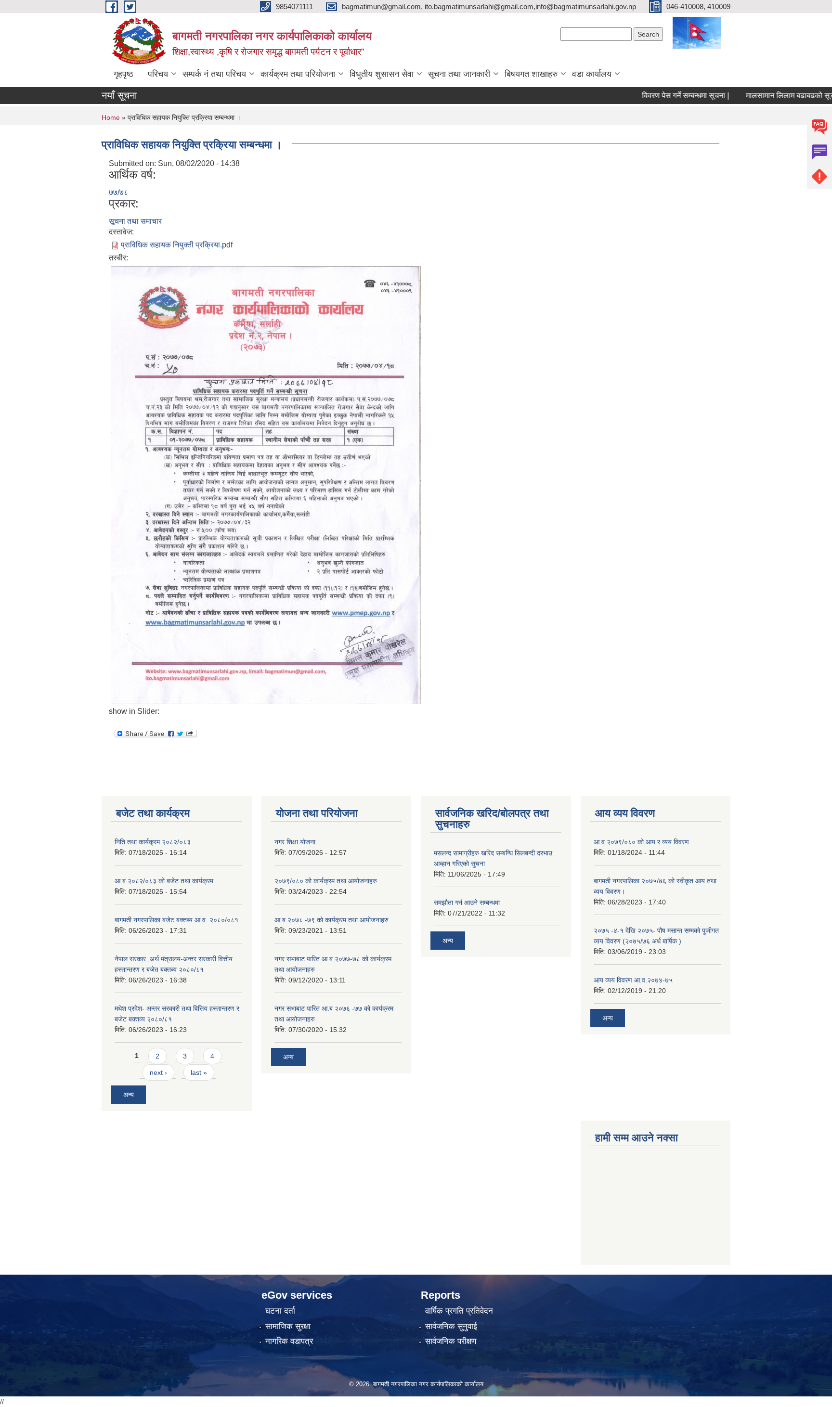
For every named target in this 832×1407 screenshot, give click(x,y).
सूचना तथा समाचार (135, 221)
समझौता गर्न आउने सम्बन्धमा (467, 902)
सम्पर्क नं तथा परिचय (214, 74)
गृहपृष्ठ (123, 74)
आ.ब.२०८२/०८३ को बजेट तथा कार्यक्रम (164, 881)
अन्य (128, 1094)
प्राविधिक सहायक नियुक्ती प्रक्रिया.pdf (177, 245)
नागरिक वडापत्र (289, 1341)
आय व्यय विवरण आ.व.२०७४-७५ (633, 980)
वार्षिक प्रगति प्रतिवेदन (459, 1311)
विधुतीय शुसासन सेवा (382, 74)
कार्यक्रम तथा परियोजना (297, 74)
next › (158, 1072)
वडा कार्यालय (591, 74)
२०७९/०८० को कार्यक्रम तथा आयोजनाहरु (325, 881)
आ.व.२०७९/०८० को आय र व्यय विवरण (641, 842)
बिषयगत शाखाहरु (531, 74)
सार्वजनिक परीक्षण (450, 1341)
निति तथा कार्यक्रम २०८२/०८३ (153, 842)
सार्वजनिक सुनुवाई (451, 1326)
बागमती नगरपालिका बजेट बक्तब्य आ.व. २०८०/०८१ (176, 920)
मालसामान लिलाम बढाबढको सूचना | (772, 95)
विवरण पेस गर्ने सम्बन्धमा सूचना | (662, 95)
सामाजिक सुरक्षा (288, 1326)
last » (199, 1072)
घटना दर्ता (280, 1311)
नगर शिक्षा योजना (294, 842)
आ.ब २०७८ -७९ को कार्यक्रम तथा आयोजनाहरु (331, 920)
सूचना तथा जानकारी (459, 74)
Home (111, 117)
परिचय (158, 74)
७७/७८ (118, 192)
